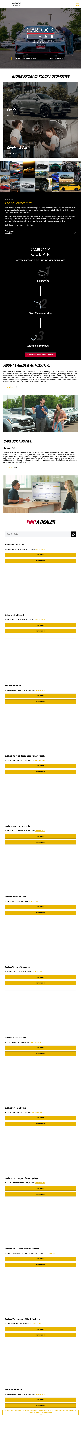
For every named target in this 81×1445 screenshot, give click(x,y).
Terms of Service (37, 1410)
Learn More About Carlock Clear (40, 355)
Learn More (8, 387)
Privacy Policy (49, 1410)
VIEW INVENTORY (40, 560)
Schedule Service (55, 59)
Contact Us (8, 467)
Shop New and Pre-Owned (25, 59)
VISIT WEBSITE (40, 554)
